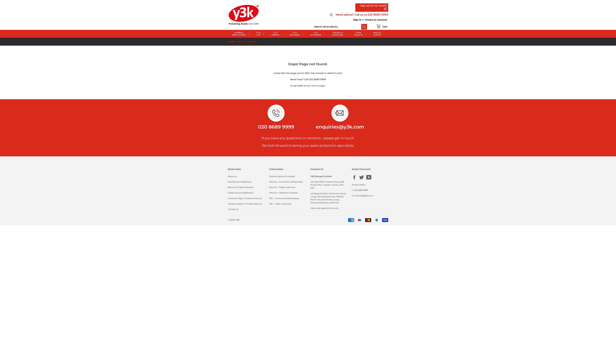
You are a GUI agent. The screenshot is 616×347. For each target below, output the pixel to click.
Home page (318, 85)
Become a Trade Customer (241, 187)
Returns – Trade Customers (282, 187)
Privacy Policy (358, 184)
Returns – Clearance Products (283, 192)
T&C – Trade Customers (280, 204)
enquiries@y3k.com (340, 127)
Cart (384, 26)
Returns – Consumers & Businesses (286, 182)
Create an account (253, 198)
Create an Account (376, 19)
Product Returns (254, 204)
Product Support (236, 204)
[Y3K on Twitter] (361, 179)
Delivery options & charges (282, 176)
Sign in (357, 19)
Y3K (238, 219)
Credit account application (240, 192)
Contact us (233, 209)
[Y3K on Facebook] (354, 179)
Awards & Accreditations (240, 182)
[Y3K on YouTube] (368, 179)
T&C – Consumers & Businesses (284, 198)
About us (232, 176)
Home (231, 41)
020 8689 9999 (378, 14)
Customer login (235, 198)
